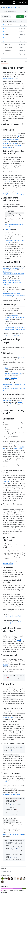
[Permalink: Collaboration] (1, 567)
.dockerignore (8, 47)
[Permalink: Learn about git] (1, 304)
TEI (5, 666)
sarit (4, 7)
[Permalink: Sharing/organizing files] (1, 394)
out (5, 31)
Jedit (6, 368)
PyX (6, 782)
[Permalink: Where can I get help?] (1, 341)
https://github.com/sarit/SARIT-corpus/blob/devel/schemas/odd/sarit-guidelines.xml (14, 295)
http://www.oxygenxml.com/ (13, 373)
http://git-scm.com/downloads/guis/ (13, 194)
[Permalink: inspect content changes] (1, 773)
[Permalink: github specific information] (1, 539)
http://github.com (8, 563)
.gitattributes (8, 50)
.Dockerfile (7, 44)
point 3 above (7, 481)
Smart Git (7, 181)
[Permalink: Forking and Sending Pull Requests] (1, 581)
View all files (14, 57)
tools (6, 37)
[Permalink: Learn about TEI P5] (1, 262)
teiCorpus (5, 664)
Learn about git (7, 400)
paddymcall (8, 21)
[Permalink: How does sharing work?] (1, 412)
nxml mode (14, 378)
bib (5, 28)
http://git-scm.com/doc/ (10, 143)
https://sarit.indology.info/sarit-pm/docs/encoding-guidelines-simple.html (12, 282)
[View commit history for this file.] (24, 21)
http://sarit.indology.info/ (10, 78)
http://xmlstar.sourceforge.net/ (12, 794)
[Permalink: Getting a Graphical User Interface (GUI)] (1, 152)
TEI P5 (19, 640)
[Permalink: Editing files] (1, 353)
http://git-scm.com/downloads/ (12, 139)
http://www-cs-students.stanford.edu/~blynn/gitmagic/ (14, 317)
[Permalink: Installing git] (1, 130)
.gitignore (7, 54)
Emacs (7, 378)
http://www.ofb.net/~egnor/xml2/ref (13, 834)
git (18, 136)
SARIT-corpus (11, 7)
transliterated (8, 41)
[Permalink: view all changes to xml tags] (1, 743)
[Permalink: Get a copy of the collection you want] (1, 199)
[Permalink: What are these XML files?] (1, 630)
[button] (24, 675)
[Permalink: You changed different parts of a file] (1, 471)
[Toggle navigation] (2, 2)
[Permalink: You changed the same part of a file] (1, 505)
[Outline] (26, 62)
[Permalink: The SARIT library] (1, 68)
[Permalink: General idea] (1, 419)
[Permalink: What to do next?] (1, 124)
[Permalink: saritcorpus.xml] (1, 655)
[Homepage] (14, 2)
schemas (7, 34)
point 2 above (18, 448)
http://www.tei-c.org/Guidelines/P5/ (13, 268)
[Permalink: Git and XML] (1, 684)
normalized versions (8, 717)
